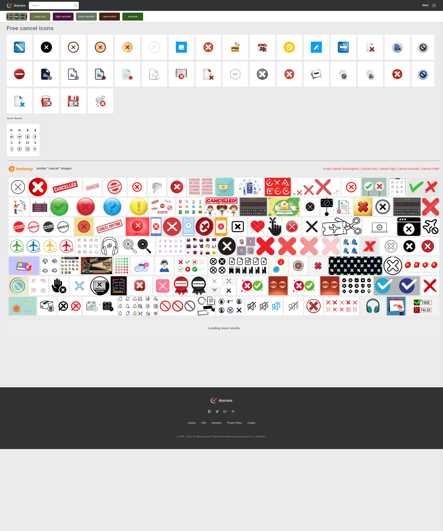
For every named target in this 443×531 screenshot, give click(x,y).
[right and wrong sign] (374, 187)
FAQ (203, 423)
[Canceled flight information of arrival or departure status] (253, 207)
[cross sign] (204, 226)
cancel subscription (345, 168)
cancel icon (369, 168)
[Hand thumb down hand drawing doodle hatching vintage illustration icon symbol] (157, 187)
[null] (65, 187)
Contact (251, 423)
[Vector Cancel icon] (38, 187)
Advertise (216, 423)
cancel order (430, 168)
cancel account (408, 168)
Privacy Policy (234, 423)
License (192, 423)
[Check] (430, 207)
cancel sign (387, 168)
